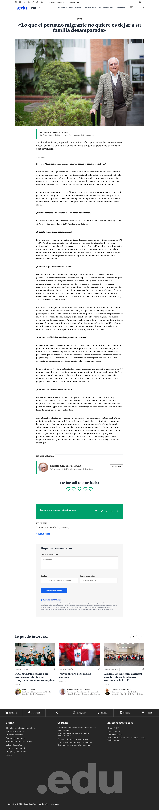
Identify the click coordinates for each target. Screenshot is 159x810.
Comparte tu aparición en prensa (72, 739)
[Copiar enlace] (117, 511)
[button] (133, 637)
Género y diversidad (15, 748)
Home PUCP (113, 728)
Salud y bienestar (14, 745)
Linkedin (13, 713)
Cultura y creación (66, 669)
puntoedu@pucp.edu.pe (81, 745)
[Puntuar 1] (68, 489)
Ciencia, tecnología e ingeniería (20, 728)
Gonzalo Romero (29, 689)
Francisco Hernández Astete (78, 689)
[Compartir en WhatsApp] (96, 511)
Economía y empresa (15, 738)
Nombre (44, 576)
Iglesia (9, 755)
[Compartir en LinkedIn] (112, 511)
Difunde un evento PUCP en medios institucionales (73, 734)
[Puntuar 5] (90, 489)
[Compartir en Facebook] (106, 511)
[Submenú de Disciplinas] (126, 7)
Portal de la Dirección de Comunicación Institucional (126, 739)
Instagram (81, 713)
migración (51, 527)
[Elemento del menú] (132, 7)
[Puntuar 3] (79, 489)
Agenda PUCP (113, 731)
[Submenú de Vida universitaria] (114, 7)
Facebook (35, 713)
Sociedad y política (22, 669)
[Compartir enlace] (53, 669)
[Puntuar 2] (73, 489)
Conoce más (116, 466)
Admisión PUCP (114, 734)
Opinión (79, 19)
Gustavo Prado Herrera (121, 689)
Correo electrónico (87, 576)
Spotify (126, 713)
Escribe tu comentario (49, 554)
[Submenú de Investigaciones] (82, 7)
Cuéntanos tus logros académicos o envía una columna (76, 728)
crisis (40, 527)
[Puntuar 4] (85, 489)
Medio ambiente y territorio (19, 741)
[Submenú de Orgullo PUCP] (96, 7)
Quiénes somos (73, 2)
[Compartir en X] (102, 511)
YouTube (149, 713)
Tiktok (104, 713)
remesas (63, 527)
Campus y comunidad (111, 669)
